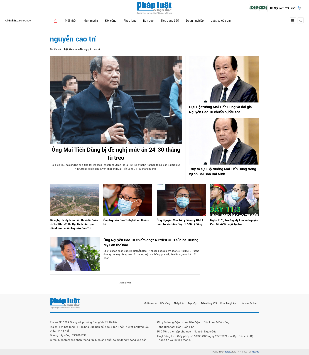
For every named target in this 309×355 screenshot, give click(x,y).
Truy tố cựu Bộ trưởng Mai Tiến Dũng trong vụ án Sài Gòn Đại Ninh (222, 171)
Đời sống (110, 20)
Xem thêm (125, 282)
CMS (230, 352)
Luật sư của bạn (221, 20)
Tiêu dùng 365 (170, 20)
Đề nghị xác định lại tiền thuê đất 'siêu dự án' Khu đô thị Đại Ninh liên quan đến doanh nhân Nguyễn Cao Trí (74, 224)
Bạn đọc (148, 20)
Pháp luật (130, 20)
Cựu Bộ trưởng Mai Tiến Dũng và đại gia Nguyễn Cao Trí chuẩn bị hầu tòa (220, 109)
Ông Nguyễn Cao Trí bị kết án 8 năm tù (126, 222)
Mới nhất (70, 20)
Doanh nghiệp (195, 20)
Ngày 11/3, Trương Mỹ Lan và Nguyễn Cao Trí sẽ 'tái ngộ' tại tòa (234, 222)
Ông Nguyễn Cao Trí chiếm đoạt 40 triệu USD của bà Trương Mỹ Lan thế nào (151, 242)
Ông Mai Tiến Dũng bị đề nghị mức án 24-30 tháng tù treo (116, 153)
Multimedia (91, 20)
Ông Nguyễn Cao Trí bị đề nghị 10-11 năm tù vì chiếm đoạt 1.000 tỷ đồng (180, 222)
